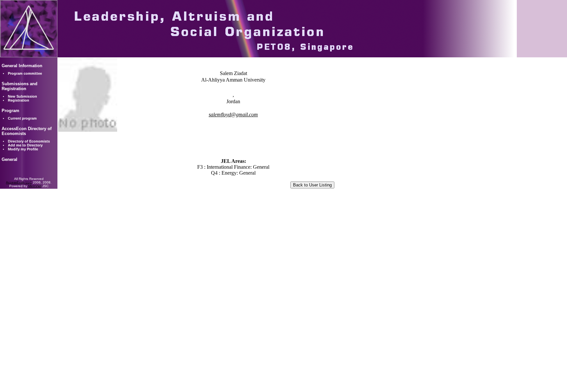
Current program (22, 118)
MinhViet (34, 186)
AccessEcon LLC (19, 182)
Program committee (25, 73)
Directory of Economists (29, 141)
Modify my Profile (23, 149)
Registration (18, 100)
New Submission (22, 96)
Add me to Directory (25, 145)
